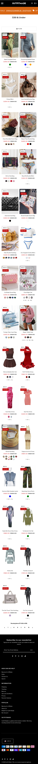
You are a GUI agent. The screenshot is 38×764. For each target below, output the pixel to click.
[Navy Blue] (32, 297)
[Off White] (10, 104)
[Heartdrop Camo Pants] (27, 476)
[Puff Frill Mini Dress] (27, 357)
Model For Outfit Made (8, 710)
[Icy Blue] (25, 64)
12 (28, 627)
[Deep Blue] (9, 258)
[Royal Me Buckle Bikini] (27, 161)
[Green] (10, 64)
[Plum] (7, 377)
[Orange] (30, 64)
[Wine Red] (11, 144)
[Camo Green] (28, 496)
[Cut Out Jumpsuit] (27, 596)
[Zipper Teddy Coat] (27, 317)
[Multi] (28, 181)
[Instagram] (22, 656)
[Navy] (10, 377)
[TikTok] (25, 656)
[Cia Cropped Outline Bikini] (27, 238)
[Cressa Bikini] (10, 84)
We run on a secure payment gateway (21, 762)
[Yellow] (9, 337)
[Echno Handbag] (10, 161)
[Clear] (25, 144)
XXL (31, 300)
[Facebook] (12, 656)
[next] (32, 627)
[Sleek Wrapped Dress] (10, 45)
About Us (4, 708)
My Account (5, 712)
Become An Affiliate (7, 672)
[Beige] (28, 64)
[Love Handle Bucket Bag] (27, 84)
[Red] (28, 144)
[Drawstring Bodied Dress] (27, 45)
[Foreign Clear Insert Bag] (10, 317)
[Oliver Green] (28, 536)
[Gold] (4, 456)
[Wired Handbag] (10, 437)
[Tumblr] (18, 656)
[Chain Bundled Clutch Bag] (10, 124)
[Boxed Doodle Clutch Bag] (27, 201)
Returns (4, 691)
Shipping (4, 687)
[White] (14, 144)
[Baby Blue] (14, 459)
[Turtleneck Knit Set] (27, 516)
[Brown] (27, 104)
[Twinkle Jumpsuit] (27, 556)
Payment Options (6, 698)
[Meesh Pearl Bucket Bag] (27, 124)
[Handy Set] (10, 556)
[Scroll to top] (34, 759)
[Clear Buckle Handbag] (10, 238)
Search (3, 678)
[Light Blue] (11, 258)
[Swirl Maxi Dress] (10, 397)
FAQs (3, 674)
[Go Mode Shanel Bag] (10, 278)
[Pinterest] (15, 656)
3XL (32, 340)
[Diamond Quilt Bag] (10, 201)
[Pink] (14, 181)
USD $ (9, 741)
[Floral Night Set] (27, 278)
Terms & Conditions (7, 693)
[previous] (4, 627)
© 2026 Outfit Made (7, 762)
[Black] (29, 104)
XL (28, 300)
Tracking (4, 689)
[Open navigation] (6, 3)
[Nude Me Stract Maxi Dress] (10, 516)
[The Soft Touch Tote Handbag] (10, 596)
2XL (30, 340)
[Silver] (7, 297)
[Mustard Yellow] (4, 258)
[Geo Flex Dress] (27, 397)
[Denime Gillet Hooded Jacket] (10, 476)
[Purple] (10, 615)
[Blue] (32, 104)
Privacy (4, 695)
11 (24, 627)
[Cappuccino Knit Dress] (27, 437)
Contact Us (5, 676)
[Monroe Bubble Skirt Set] (10, 357)
